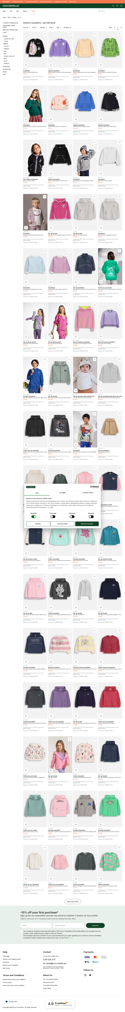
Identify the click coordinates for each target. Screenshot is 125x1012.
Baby (4, 11)
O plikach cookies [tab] (88, 492)
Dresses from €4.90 (46, 1)
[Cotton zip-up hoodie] (110, 266)
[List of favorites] (117, 6)
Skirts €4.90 (72, 1)
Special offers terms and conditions (14, 979)
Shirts (5, 58)
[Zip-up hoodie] (60, 212)
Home (4, 17)
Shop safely (47, 988)
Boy (17, 11)
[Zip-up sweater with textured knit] (85, 375)
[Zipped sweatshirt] (60, 49)
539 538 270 (49, 959)
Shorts (5, 61)
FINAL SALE (6, 1)
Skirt (5, 53)
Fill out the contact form (51, 956)
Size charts (6, 968)
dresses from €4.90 (10, 30)
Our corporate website (50, 979)
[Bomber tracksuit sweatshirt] (85, 483)
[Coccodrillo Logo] (11, 5)
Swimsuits (6, 63)
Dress (5, 51)
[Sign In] (113, 6)
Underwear (6, 66)
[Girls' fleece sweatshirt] (35, 158)
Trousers (6, 46)
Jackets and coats (9, 38)
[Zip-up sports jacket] (35, 320)
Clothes (14, 17)
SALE (33, 11)
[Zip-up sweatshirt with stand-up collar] (110, 375)
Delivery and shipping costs (11, 959)
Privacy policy (7, 982)
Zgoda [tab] (37, 493)
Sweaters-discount (9, 56)
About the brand (48, 982)
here (69, 938)
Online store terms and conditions (13, 985)
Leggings (6, 48)
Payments (6, 962)
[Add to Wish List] (44, 34)
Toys (4, 32)
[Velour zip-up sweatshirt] (35, 863)
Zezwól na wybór (62, 524)
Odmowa (38, 524)
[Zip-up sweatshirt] (85, 266)
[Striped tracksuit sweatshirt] (85, 646)
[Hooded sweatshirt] (35, 375)
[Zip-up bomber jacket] (110, 483)
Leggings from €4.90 (60, 1)
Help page (6, 956)
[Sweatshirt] (35, 49)
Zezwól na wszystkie (87, 524)
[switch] (53, 516)
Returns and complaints (10, 965)
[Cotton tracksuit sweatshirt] (110, 646)
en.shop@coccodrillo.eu (54, 963)
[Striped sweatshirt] (60, 646)
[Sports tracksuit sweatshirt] (85, 320)
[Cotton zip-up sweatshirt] (35, 429)
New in (25, 11)
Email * (24, 925)
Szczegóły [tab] (62, 492)
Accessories (7, 69)
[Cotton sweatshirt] (60, 537)
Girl (11, 11)
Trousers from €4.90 (32, 1)
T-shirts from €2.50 (17, 1)
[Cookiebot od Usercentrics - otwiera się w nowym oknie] (91, 487)
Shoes (5, 72)
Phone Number (60, 925)
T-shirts (6, 41)
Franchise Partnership (50, 985)
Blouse (6, 43)
